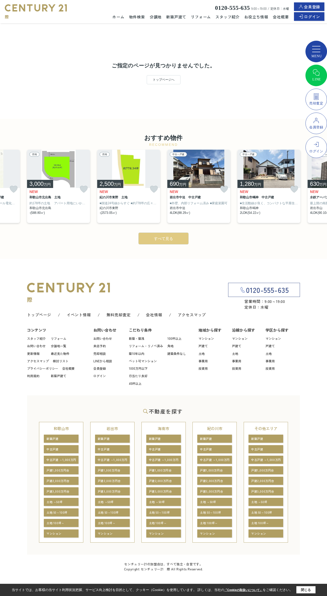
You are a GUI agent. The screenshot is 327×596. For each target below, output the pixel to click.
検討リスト (60, 361)
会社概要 (281, 17)
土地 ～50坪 (54, 502)
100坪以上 (174, 338)
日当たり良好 (138, 376)
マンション (206, 338)
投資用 (203, 368)
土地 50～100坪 (57, 512)
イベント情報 (79, 315)
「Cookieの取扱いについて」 (243, 590)
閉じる (306, 590)
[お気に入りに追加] (13, 189)
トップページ (39, 315)
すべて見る (163, 239)
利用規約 (33, 376)
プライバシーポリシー (42, 368)
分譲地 (156, 17)
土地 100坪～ (55, 523)
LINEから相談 (102, 361)
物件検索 (137, 17)
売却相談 (99, 353)
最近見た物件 (60, 353)
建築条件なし (176, 353)
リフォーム (201, 17)
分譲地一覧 (58, 346)
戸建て (203, 346)
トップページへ (164, 79)
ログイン (312, 16)
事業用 (203, 361)
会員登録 (312, 7)
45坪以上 (135, 383)
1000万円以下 (138, 368)
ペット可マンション (143, 361)
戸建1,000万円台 (57, 470)
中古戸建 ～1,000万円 (61, 460)
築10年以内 (136, 353)
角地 (170, 346)
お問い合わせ (36, 346)
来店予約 (99, 346)
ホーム (118, 17)
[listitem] (58, 186)
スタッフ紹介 (227, 17)
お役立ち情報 (256, 17)
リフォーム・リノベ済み (146, 346)
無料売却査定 (119, 315)
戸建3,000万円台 (58, 491)
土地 (201, 353)
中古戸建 (52, 449)
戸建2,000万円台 (58, 481)
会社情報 (154, 315)
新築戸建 (52, 439)
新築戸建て (176, 17)
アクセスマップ (192, 315)
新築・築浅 (136, 338)
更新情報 (33, 353)
